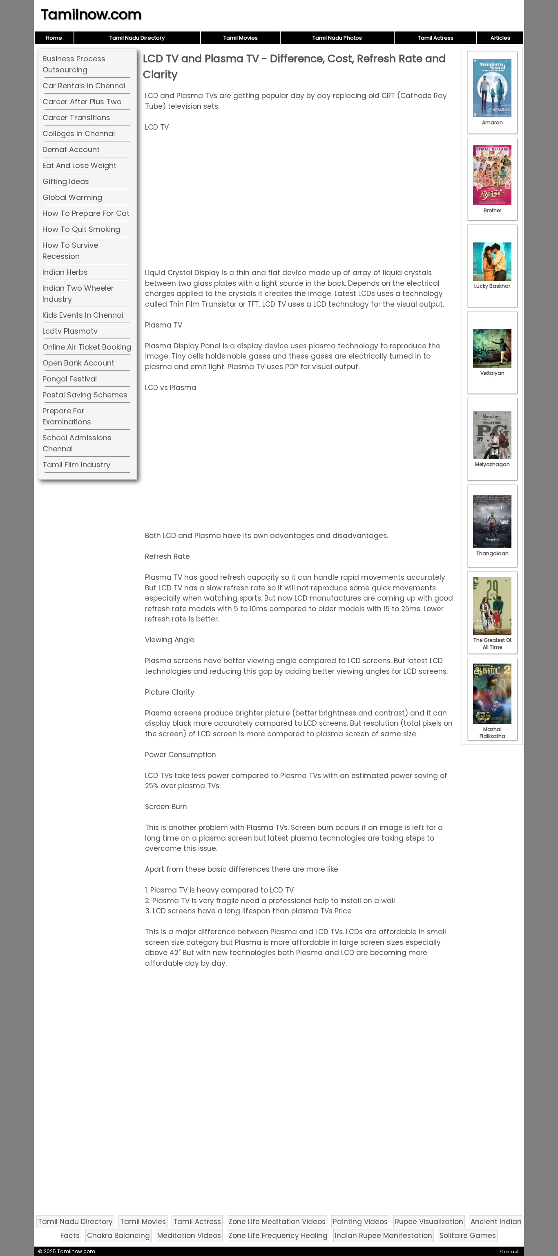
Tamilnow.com (91, 14)
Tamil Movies (240, 38)
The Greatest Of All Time (492, 643)
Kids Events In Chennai (82, 315)
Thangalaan (492, 553)
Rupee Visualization (429, 1222)
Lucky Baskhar (492, 286)
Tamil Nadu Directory (137, 38)
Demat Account (71, 149)
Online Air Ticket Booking (86, 347)
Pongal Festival (69, 379)
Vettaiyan (492, 373)
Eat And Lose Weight (79, 165)
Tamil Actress (435, 38)
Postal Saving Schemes (84, 395)
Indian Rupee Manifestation (383, 1235)
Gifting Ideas (65, 181)
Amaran (492, 122)
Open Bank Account (78, 363)
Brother (492, 210)
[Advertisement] (300, 200)
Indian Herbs (65, 272)
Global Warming (72, 197)
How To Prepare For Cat (85, 213)
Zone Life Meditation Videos (277, 1222)
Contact (509, 1251)
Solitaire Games (468, 1235)
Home (54, 38)
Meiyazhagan (492, 464)
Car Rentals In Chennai (83, 86)
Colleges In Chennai (78, 133)
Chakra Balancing (118, 1235)
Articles (500, 38)
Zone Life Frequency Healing (278, 1235)
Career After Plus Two (82, 101)
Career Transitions (76, 117)
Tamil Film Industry (76, 465)
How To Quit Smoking (81, 229)
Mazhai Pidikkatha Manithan (492, 736)
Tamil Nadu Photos (337, 38)
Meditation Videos (189, 1235)
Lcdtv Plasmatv (70, 331)
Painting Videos (360, 1222)
